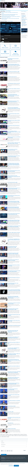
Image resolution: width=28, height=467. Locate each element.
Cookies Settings (11, 465)
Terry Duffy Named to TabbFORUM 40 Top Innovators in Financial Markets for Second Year (14, 240)
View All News (8, 11)
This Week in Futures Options (12, 428)
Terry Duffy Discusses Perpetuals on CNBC (13, 71)
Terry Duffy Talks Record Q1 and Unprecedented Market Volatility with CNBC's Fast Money (14, 132)
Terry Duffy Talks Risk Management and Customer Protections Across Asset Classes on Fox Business (14, 360)
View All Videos (10, 21)
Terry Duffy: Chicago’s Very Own (12, 76)
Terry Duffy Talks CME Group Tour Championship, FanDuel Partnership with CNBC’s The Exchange (13, 95)
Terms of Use (12, 462)
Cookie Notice (9, 462)
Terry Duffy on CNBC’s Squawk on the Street (14, 232)
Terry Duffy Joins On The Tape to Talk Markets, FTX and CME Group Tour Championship (13, 331)
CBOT (25, 458)
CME (23, 458)
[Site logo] (2, 0)
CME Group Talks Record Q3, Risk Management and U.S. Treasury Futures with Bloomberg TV (14, 176)
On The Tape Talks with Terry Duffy (12, 182)
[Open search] (25, 1)
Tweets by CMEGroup (23, 11)
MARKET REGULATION (3, 444)
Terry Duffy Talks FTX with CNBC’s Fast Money (14, 325)
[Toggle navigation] (27, 1)
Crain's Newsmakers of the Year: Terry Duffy (14, 83)
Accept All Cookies (16, 465)
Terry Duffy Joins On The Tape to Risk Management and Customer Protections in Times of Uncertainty (13, 297)
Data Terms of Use (17, 462)
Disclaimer (2, 462)
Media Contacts (5, 47)
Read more (3, 60)
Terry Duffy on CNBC (10, 411)
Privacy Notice (5, 462)
